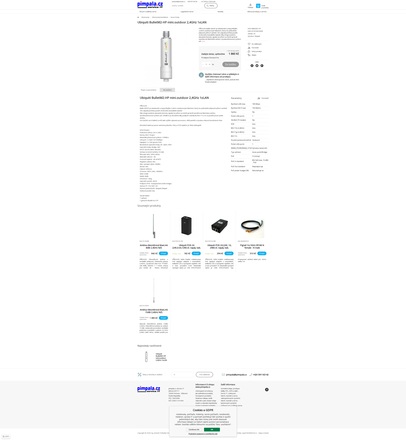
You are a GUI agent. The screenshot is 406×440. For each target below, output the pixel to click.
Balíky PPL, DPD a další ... (230, 391)
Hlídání (254, 55)
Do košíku (230, 64)
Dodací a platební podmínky (205, 405)
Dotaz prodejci (257, 51)
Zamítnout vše (194, 429)
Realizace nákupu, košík (203, 398)
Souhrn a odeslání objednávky (206, 403)
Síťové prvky (145, 17)
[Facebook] (267, 389)
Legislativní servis (187, 11)
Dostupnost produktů (203, 396)
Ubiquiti (257, 36)
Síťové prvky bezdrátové (160, 17)
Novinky (220, 11)
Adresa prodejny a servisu (257, 11)
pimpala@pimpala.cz (178, 1)
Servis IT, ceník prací (228, 393)
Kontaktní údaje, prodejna (230, 388)
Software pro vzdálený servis (231, 405)
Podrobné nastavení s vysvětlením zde (203, 434)
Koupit (163, 253)
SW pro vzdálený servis (147, 11)
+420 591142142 (192, 1)
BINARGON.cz (252, 433)
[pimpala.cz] (138, 17)
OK (212, 429)
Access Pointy (175, 17)
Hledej (211, 5)
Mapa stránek (264, 433)
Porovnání (255, 48)
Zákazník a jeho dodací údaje (205, 401)
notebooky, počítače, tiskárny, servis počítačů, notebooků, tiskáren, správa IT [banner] (150, 5)
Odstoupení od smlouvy (204, 391)
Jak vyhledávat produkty (204, 393)
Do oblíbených (256, 44)
